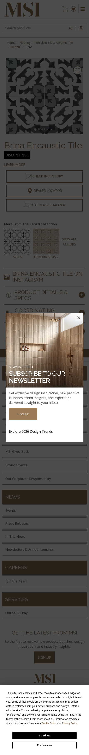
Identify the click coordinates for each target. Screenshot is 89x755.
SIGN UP (23, 414)
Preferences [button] (13, 714)
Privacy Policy (69, 723)
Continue (44, 735)
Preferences (44, 745)
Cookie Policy (49, 723)
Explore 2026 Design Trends (31, 431)
